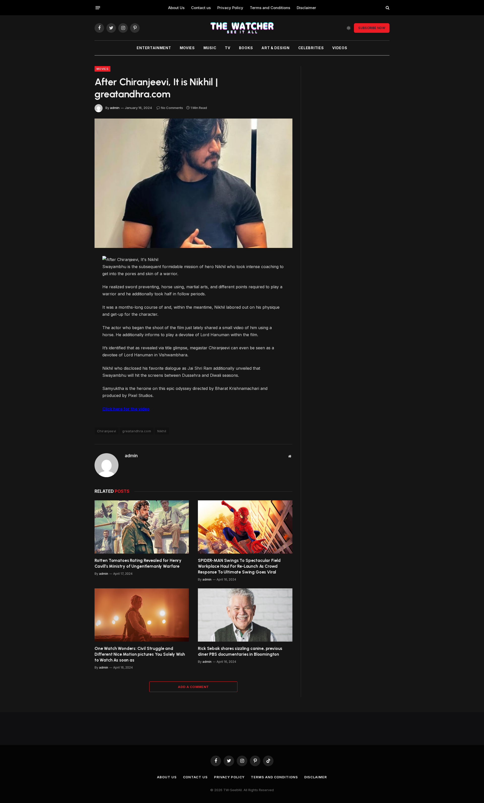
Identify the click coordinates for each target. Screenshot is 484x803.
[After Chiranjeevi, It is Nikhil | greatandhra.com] (193, 183)
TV (227, 48)
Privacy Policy (230, 7)
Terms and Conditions (270, 7)
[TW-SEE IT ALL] (242, 28)
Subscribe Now (371, 28)
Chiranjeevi (106, 431)
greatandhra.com (136, 431)
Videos (339, 48)
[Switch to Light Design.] (349, 28)
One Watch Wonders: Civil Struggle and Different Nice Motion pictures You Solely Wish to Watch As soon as (140, 654)
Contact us (201, 7)
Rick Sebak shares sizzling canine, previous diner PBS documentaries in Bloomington (240, 651)
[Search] (387, 7)
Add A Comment (193, 687)
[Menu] (98, 8)
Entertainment (154, 48)
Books (246, 48)
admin (114, 108)
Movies (187, 48)
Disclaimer (306, 7)
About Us (176, 7)
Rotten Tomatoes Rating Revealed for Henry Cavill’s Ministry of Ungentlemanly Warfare (138, 563)
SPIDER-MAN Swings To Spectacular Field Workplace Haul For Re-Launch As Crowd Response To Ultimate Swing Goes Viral (239, 566)
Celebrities (311, 48)
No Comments (172, 108)
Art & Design (275, 48)
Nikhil (161, 431)
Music (210, 48)
